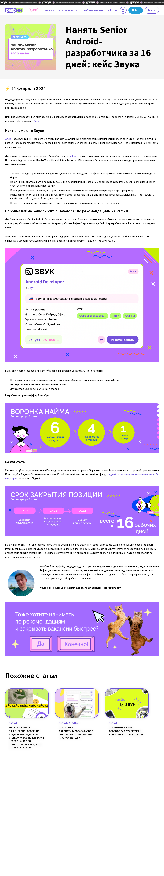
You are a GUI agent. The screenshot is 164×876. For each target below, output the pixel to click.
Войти (152, 10)
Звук (36, 121)
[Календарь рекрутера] (123, 10)
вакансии (48, 10)
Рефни (72, 156)
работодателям (93, 10)
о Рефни (112, 10)
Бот (137, 10)
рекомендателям (69, 10)
